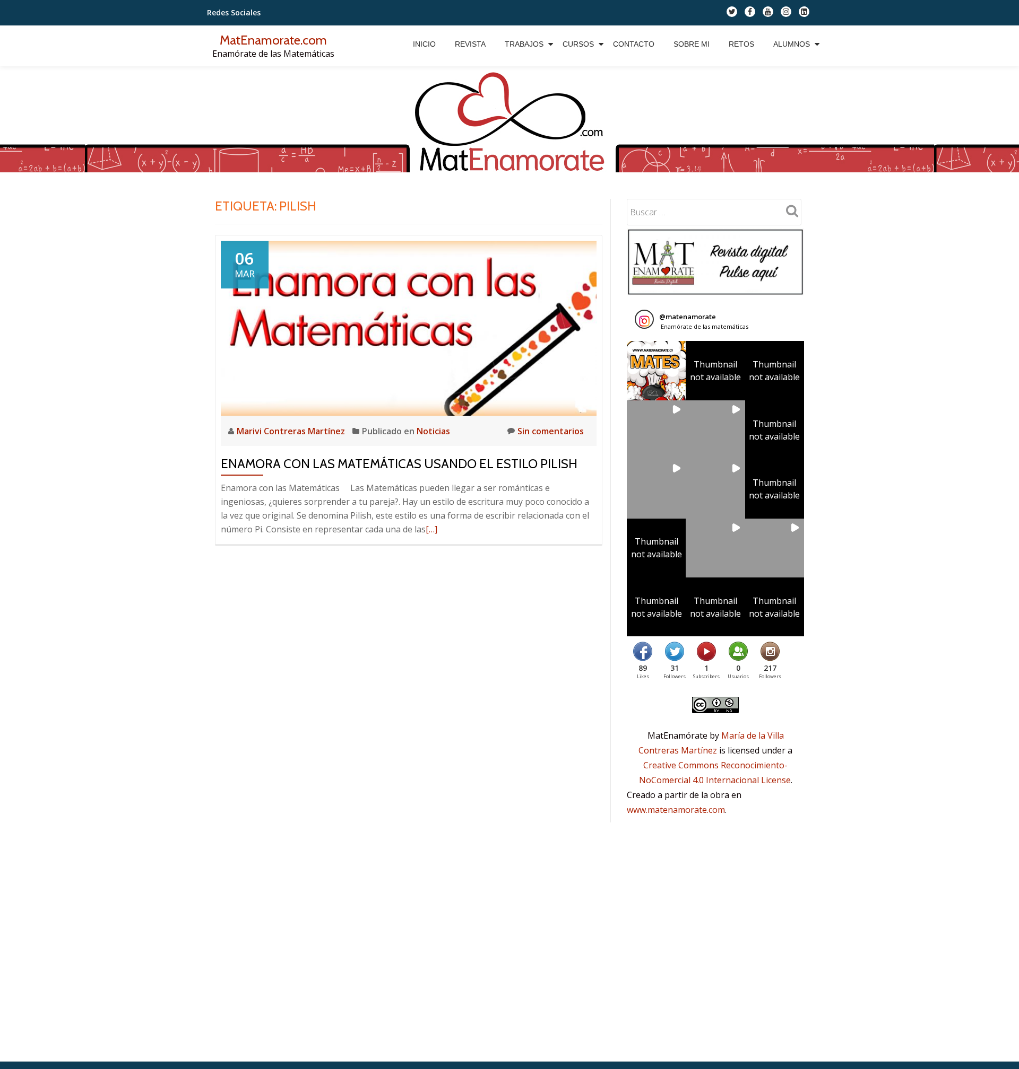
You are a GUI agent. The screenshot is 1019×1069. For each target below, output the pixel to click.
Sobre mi (691, 44)
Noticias (433, 431)
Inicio (424, 44)
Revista (470, 44)
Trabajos (524, 44)
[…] (431, 529)
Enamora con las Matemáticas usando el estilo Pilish (399, 463)
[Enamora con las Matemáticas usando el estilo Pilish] (409, 327)
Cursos (578, 44)
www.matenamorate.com (676, 810)
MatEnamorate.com (273, 40)
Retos (741, 44)
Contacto (633, 44)
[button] (656, 370)
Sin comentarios (550, 431)
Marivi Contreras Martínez (292, 431)
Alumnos (791, 44)
